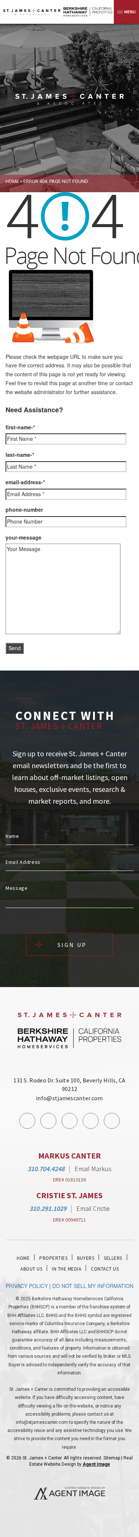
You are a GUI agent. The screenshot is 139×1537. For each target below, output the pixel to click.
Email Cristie (93, 1208)
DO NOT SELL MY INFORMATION (92, 1285)
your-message (24, 537)
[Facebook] (27, 1121)
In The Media (66, 1269)
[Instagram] (48, 1121)
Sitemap (111, 1458)
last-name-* (20, 454)
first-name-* (20, 427)
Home (23, 1258)
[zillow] (112, 1121)
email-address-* (25, 482)
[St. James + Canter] (69, 99)
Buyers (85, 1258)
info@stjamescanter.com (69, 1098)
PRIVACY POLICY (27, 1285)
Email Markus (93, 1168)
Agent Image (96, 1464)
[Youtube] (91, 1121)
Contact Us (105, 1269)
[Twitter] (69, 1121)
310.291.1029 (47, 1208)
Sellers (113, 1258)
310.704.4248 (45, 1168)
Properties (53, 1258)
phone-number (24, 509)
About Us (31, 1269)
